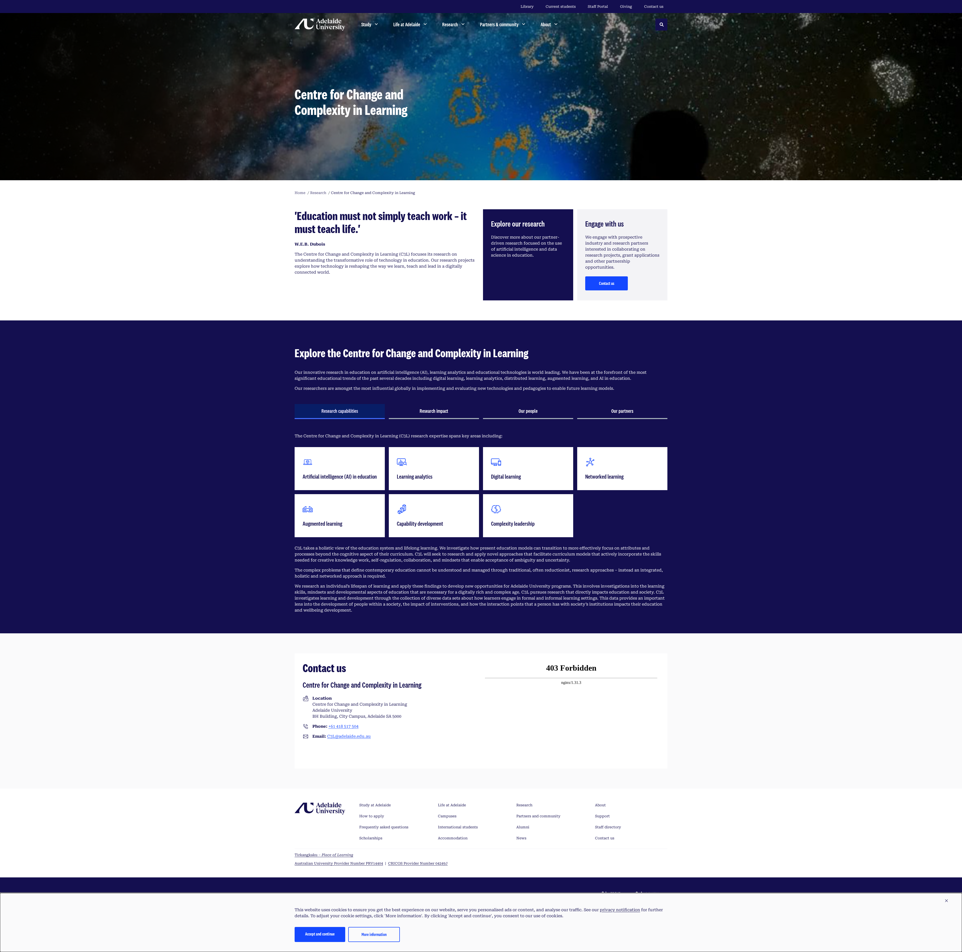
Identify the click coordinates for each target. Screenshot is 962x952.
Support (602, 816)
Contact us (653, 7)
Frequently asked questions (383, 827)
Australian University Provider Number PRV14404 (339, 863)
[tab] (340, 411)
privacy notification (620, 909)
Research (524, 805)
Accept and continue (320, 934)
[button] (946, 901)
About (600, 805)
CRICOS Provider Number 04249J (418, 863)
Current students (561, 7)
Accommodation (452, 838)
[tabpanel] (481, 523)
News (521, 838)
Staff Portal (598, 7)
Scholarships (370, 838)
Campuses (447, 816)
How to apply (371, 816)
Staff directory (608, 827)
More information (374, 934)
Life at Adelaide (452, 805)
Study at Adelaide (375, 805)
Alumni (522, 827)
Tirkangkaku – (324, 855)
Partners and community (538, 816)
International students (458, 827)
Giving (626, 7)
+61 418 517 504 (343, 726)
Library (527, 7)
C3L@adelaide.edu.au (349, 736)
